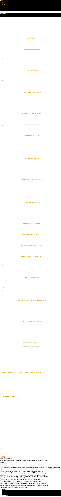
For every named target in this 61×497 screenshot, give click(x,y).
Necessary (2, 470)
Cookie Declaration (4, 457)
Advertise (3, 454)
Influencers (3, 4)
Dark (5, 495)
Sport (2, 5)
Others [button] (1, 486)
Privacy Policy (3, 456)
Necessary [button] (1, 469)
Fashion (2, 290)
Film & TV (3, 3)
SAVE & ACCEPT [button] (2, 488)
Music (2, 2)
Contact (2, 455)
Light (1, 495)
